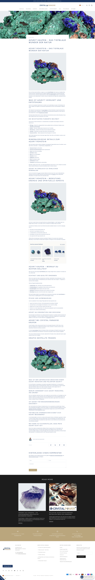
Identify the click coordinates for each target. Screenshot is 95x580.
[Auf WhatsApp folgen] (23, 570)
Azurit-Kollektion (35, 330)
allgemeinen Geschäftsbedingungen (56, 455)
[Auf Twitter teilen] (55, 445)
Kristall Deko (48, 317)
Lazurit (39, 173)
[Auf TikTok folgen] (17, 570)
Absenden (32, 470)
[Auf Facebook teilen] (51, 445)
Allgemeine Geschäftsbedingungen (66, 561)
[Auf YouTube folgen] (14, 570)
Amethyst (54, 174)
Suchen (61, 547)
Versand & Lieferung (63, 553)
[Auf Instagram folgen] (8, 570)
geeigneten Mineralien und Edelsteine (35, 408)
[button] (2, 577)
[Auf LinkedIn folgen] (20, 570)
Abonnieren (81, 556)
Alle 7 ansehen (62, 244)
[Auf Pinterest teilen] (59, 445)
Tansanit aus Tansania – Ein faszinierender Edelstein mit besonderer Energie (28, 514)
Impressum (62, 554)
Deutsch (18, 575)
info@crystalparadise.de (22, 553)
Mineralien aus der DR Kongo (35, 126)
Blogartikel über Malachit (43, 112)
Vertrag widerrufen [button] (8, 566)
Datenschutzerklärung (63, 556)
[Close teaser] (5, 578)
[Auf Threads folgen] (11, 570)
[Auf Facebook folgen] (3, 570)
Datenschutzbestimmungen (33, 456)
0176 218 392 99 (20, 552)
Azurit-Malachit (44, 110)
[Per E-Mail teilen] (64, 445)
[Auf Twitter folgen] (6, 570)
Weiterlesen (20, 523)
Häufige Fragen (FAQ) (63, 549)
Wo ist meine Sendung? (64, 551)
